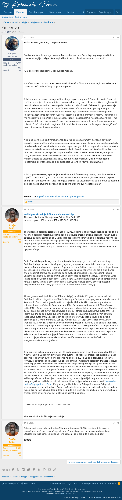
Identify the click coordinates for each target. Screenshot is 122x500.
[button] (45, 12)
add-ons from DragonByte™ (54, 491)
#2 (118, 37)
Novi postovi (7, 17)
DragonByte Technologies (85, 491)
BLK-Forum (65, 493)
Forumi (20, 11)
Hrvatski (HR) (29, 483)
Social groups (36, 11)
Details (98, 491)
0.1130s (98, 497)
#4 (118, 423)
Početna (8, 11)
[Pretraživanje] (118, 12)
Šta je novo (55, 11)
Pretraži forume (22, 17)
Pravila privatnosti (90, 483)
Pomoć (103, 483)
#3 (118, 209)
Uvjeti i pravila (73, 483)
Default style (10, 483)
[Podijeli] (114, 37)
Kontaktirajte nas (57, 483)
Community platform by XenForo (61, 489)
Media (70, 11)
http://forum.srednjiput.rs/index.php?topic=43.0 (61, 196)
